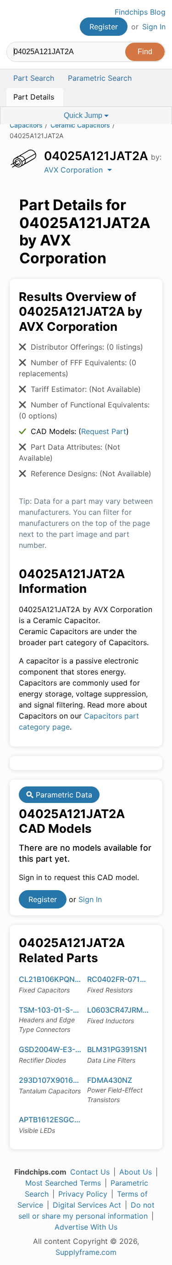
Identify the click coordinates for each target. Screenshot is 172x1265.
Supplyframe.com (86, 1252)
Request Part (103, 431)
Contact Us (90, 1171)
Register (103, 26)
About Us (135, 1171)
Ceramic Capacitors (80, 125)
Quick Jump (84, 115)
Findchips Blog (140, 12)
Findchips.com (14, 21)
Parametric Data (62, 794)
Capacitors (26, 125)
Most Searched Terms (63, 1182)
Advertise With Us (86, 1227)
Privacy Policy (82, 1193)
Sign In (154, 26)
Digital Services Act (87, 1204)
